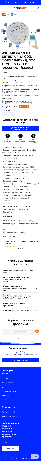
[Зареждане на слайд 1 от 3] (17, 48)
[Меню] (2, 8)
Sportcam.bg (15, 458)
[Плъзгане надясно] (38, 30)
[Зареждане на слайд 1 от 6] (22, 48)
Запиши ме (11, 448)
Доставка (5, 387)
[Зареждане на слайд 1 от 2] (15, 48)
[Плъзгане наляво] (2, 30)
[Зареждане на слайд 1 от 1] (13, 48)
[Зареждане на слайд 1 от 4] (19, 48)
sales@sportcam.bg (16, 416)
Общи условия (7, 383)
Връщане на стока (9, 391)
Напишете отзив (20, 360)
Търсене (5, 379)
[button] (33, 8)
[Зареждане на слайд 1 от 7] (24, 48)
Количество (6, 111)
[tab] (19, 249)
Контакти (5, 399)
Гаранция (5, 395)
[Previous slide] (15, 338)
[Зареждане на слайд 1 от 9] (28, 48)
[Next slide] (26, 338)
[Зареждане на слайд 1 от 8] (26, 48)
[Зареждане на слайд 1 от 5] (20, 48)
